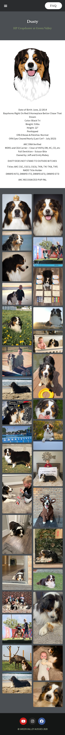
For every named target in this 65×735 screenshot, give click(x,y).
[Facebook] (41, 721)
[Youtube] (23, 721)
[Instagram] (32, 721)
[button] (5, 5)
